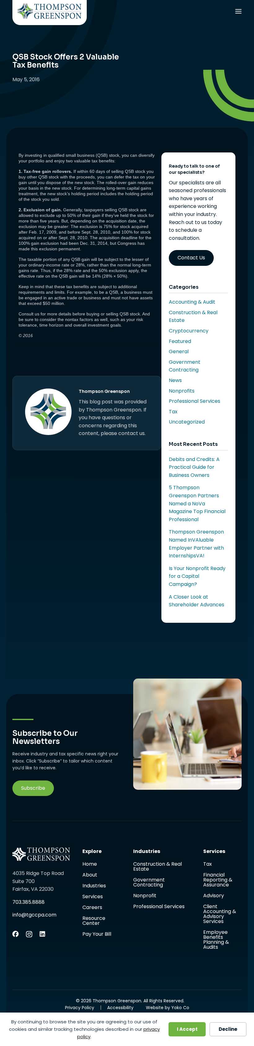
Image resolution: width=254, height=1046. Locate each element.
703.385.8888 (28, 902)
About (89, 875)
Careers (92, 908)
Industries (94, 886)
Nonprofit (144, 896)
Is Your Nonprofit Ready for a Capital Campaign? (197, 576)
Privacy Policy (79, 1007)
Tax (173, 411)
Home (89, 865)
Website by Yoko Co (167, 1007)
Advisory (213, 896)
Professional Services (194, 401)
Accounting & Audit (192, 301)
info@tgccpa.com (34, 914)
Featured (180, 341)
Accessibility (120, 1007)
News (175, 380)
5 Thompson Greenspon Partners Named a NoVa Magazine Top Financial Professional (197, 503)
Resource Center (93, 921)
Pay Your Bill (96, 934)
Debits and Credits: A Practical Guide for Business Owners (194, 467)
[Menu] (238, 12)
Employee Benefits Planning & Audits (216, 940)
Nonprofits (182, 390)
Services (92, 897)
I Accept (187, 1029)
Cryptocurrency (188, 330)
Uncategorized (187, 421)
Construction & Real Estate (157, 867)
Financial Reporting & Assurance (217, 880)
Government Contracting (149, 882)
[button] (33, 788)
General (179, 351)
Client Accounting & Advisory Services (219, 914)
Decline (228, 1029)
